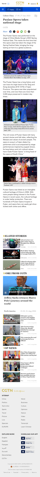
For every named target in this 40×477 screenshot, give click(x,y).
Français (5, 444)
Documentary (6, 455)
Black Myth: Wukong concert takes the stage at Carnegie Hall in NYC (28, 252)
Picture (4, 416)
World (23, 399)
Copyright (16, 472)
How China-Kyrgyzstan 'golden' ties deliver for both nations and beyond (29, 353)
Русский (4, 451)
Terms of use (6, 472)
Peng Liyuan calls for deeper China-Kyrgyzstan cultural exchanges (27, 365)
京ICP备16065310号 (26, 464)
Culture (23, 406)
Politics (4, 402)
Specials (5, 423)
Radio (12, 10)
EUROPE (5, 427)
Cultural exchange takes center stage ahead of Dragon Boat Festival (28, 263)
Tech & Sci (5, 406)
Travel (4, 413)
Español (5, 441)
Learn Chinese (26, 427)
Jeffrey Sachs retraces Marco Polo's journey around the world (20, 300)
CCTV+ (4, 458)
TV (19, 10)
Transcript (24, 423)
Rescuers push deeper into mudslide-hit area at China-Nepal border (28, 375)
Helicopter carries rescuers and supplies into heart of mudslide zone (28, 318)
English (4, 438)
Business (24, 402)
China (4, 399)
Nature (23, 413)
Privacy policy (25, 472)
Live (3, 420)
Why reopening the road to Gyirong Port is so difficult (28, 339)
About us (34, 472)
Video (23, 416)
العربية (4, 448)
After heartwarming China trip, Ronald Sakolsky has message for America (28, 329)
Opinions (24, 409)
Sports (4, 409)
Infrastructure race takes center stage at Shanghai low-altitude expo (28, 242)
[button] (4, 257)
